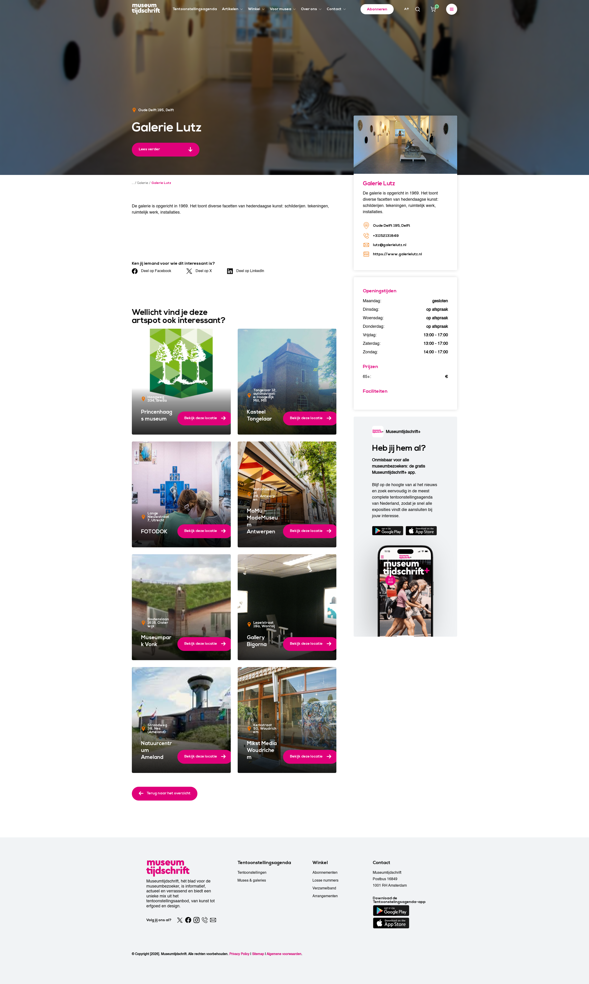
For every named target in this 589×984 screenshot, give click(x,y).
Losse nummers (325, 880)
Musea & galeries (251, 880)
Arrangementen (325, 896)
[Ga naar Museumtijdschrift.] (133, 183)
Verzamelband (324, 888)
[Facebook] (188, 920)
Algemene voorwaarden (284, 954)
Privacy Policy (239, 954)
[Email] (213, 920)
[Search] (417, 9)
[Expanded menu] (451, 9)
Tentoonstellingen (251, 873)
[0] (433, 9)
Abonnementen (325, 873)
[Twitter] (180, 920)
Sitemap (258, 954)
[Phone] (205, 920)
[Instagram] (196, 920)
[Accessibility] (406, 9)
